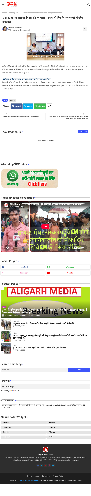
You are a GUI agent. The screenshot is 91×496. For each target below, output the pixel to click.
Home (29, 476)
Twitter (29, 106)
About (37, 476)
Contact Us (7, 427)
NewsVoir (6, 422)
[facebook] (37, 465)
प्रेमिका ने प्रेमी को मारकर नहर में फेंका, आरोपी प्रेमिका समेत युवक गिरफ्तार (39, 348)
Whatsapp (41, 106)
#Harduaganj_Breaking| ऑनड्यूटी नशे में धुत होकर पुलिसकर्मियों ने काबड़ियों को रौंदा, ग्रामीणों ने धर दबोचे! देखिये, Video (50, 336)
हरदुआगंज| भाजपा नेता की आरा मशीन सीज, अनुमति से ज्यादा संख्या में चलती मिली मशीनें (43, 323)
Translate (16, 391)
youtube (70, 273)
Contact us (46, 476)
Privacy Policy (58, 476)
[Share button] (49, 106)
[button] (88, 4)
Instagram (6, 437)
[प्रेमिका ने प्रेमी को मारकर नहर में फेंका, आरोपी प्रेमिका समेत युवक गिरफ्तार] (6, 348)
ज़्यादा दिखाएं (83, 132)
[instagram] (49, 465)
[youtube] (45, 465)
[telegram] (53, 465)
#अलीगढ (11, 13)
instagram (24, 273)
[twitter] (41, 465)
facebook (24, 267)
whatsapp (70, 267)
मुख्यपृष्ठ (4, 13)
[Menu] (3, 4)
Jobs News (6, 432)
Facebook (18, 106)
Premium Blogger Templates (28, 480)
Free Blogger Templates (57, 480)
